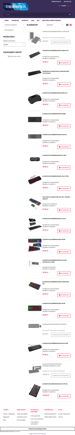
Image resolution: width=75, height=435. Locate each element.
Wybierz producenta (9, 40)
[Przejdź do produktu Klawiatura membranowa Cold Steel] (35, 179)
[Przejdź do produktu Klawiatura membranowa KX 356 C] (35, 159)
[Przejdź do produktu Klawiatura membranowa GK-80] (35, 306)
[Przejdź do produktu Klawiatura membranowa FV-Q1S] (35, 224)
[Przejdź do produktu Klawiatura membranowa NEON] (35, 245)
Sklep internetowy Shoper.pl (37, 434)
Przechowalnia (21, 420)
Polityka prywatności (50, 414)
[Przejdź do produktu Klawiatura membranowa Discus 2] (35, 136)
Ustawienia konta (22, 417)
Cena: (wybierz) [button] (9, 30)
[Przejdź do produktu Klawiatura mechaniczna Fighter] (35, 326)
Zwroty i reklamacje (9, 414)
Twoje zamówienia (22, 414)
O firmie (60, 417)
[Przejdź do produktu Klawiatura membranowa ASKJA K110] (35, 54)
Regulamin (6, 417)
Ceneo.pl (17, 431)
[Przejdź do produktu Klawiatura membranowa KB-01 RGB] (35, 347)
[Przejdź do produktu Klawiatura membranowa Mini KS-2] (35, 99)
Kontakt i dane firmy (64, 414)
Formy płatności (35, 416)
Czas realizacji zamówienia (34, 423)
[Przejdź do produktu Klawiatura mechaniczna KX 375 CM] (35, 390)
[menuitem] (6, 20)
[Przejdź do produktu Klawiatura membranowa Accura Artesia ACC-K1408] (35, 263)
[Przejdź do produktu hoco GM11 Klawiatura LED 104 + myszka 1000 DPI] (35, 203)
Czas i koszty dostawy (37, 419)
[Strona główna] (15, 6)
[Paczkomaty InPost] (14, 56)
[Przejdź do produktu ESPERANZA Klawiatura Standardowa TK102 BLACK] (35, 73)
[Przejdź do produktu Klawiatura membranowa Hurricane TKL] (35, 286)
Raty (4, 420)
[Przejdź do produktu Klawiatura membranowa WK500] (35, 119)
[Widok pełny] (71, 24)
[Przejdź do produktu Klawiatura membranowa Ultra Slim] (35, 37)
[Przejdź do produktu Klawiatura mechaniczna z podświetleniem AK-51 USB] (35, 370)
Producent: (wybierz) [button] (11, 25)
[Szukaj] (70, 14)
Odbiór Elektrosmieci (50, 417)
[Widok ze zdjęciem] (67, 24)
